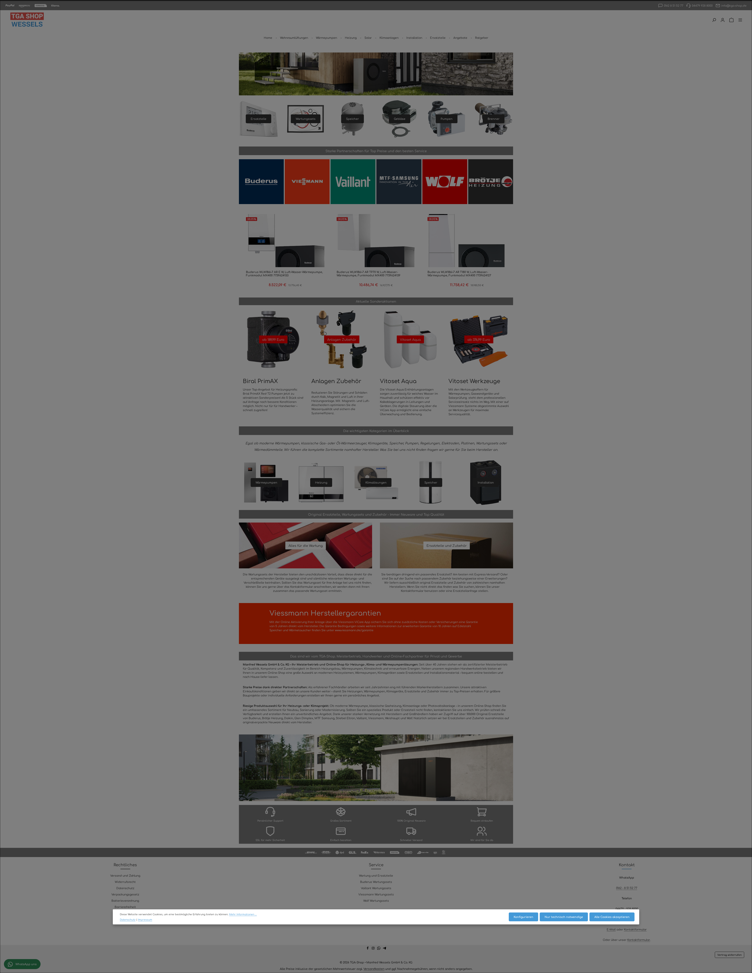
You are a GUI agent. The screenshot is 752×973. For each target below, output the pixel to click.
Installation (486, 482)
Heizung (321, 482)
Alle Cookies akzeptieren (612, 917)
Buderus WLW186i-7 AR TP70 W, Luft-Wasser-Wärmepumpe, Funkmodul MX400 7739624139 (368, 273)
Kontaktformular (635, 929)
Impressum (145, 919)
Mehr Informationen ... (243, 914)
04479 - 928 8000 (627, 908)
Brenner (494, 118)
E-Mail (611, 929)
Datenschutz (125, 888)
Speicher (352, 118)
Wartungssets (305, 118)
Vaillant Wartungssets (376, 888)
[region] (376, 253)
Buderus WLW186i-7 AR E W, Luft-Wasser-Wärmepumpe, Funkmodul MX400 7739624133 (284, 273)
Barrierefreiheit (125, 907)
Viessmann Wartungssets (376, 894)
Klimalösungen (376, 482)
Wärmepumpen (266, 482)
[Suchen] (714, 20)
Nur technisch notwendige (564, 917)
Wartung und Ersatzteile (376, 875)
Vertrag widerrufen (729, 954)
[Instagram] (373, 948)
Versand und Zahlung (125, 875)
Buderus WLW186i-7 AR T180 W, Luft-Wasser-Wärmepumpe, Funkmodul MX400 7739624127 (459, 273)
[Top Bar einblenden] (740, 20)
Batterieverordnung (125, 900)
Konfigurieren (523, 917)
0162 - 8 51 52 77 (626, 888)
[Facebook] (368, 948)
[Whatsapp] (379, 948)
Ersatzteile (258, 118)
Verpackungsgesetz (125, 894)
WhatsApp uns (26, 964)
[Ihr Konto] (723, 20)
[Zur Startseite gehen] (27, 20)
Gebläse (399, 118)
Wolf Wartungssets (376, 900)
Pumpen (447, 118)
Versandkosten (373, 968)
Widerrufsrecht (125, 881)
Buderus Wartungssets (376, 881)
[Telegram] (384, 948)
